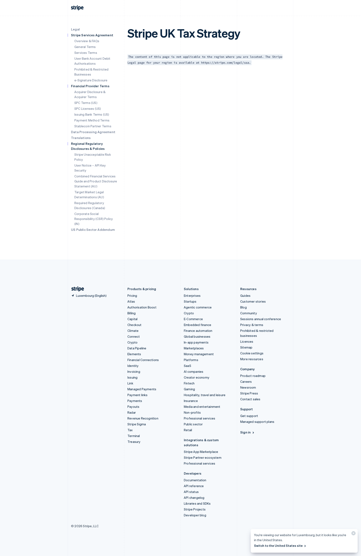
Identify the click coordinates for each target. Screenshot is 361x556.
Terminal (133, 436)
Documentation (195, 480)
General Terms (85, 47)
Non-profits (192, 412)
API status (191, 492)
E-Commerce (193, 319)
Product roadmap (253, 376)
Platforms (191, 360)
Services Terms (85, 53)
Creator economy (196, 377)
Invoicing (133, 371)
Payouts (133, 406)
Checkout (134, 325)
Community (248, 313)
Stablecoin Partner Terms (92, 126)
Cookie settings (251, 353)
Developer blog (195, 515)
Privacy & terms (251, 325)
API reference (194, 486)
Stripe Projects (195, 509)
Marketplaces (194, 348)
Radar (131, 412)
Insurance (191, 401)
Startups (190, 301)
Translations (81, 138)
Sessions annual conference (260, 319)
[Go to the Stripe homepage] (76, 289)
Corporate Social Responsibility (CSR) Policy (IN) (93, 219)
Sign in (245, 432)
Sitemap (246, 347)
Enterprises (192, 295)
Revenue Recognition (142, 418)
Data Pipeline (136, 348)
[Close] (353, 534)
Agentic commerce (198, 307)
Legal (75, 29)
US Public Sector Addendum (93, 229)
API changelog (194, 497)
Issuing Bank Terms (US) (91, 114)
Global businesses (197, 336)
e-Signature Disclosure (90, 80)
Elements (134, 354)
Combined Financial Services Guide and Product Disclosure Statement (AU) (95, 181)
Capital (132, 319)
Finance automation (198, 331)
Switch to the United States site (278, 545)
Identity (133, 366)
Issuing (132, 377)
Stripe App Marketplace (201, 452)
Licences (246, 341)
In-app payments (196, 342)
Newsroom (248, 387)
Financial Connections (143, 360)
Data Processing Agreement (93, 132)
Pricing (132, 295)
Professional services (199, 418)
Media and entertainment (202, 406)
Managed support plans (257, 422)
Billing (131, 313)
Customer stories (253, 301)
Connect (133, 336)
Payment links (137, 395)
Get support (249, 416)
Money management (199, 354)
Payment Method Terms (91, 120)
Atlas (131, 301)
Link (130, 383)
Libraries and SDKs (197, 503)
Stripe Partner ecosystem (202, 457)
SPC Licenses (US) (87, 108)
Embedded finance (197, 325)
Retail (188, 430)
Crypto (132, 342)
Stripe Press (249, 393)
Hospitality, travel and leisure (204, 395)
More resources (251, 359)
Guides (245, 295)
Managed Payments (141, 389)
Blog (243, 307)
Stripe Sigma (136, 424)
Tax (130, 430)
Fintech (189, 383)
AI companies (193, 371)
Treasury (134, 442)
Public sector (193, 424)
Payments (134, 401)
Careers (246, 381)
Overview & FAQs (86, 41)
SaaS (187, 366)
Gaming (189, 389)
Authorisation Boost (141, 307)
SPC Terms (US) (85, 103)
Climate (133, 331)
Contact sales (250, 399)
